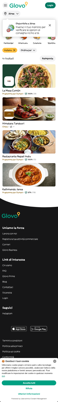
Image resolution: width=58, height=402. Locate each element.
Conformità (8, 357)
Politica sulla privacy (12, 346)
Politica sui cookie (11, 351)
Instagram (7, 313)
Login (5, 298)
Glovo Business (9, 250)
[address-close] (50, 25)
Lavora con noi (9, 233)
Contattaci (7, 287)
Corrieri (6, 244)
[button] (8, 37)
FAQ (4, 270)
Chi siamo (7, 265)
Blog (4, 281)
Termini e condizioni (12, 340)
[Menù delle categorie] (5, 5)
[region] (29, 37)
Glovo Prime (8, 276)
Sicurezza (7, 292)
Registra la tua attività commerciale (20, 239)
